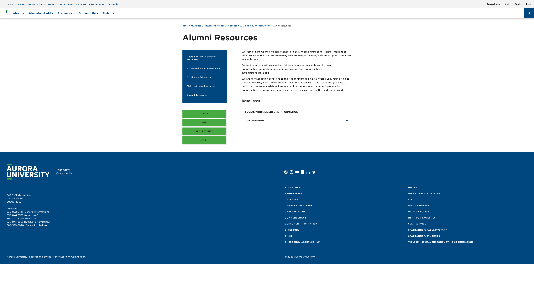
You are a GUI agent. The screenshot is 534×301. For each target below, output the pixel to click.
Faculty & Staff (36, 4)
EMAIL (289, 236)
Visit (507, 4)
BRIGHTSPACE (293, 193)
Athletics (108, 13)
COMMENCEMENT (295, 218)
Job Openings (254, 120)
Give (528, 4)
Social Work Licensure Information (271, 112)
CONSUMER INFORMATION (301, 224)
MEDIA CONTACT (418, 205)
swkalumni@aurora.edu (255, 72)
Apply (518, 4)
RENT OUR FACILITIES (422, 218)
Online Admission (35, 225)
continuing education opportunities (295, 55)
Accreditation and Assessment (203, 68)
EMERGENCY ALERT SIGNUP (302, 242)
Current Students (15, 4)
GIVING (412, 187)
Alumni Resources (197, 95)
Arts (62, 4)
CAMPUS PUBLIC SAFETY (300, 205)
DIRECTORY (292, 230)
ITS (410, 199)
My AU (204, 140)
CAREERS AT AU (295, 212)
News (70, 4)
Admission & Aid (39, 13)
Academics (64, 13)
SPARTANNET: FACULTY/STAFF (427, 230)
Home (185, 26)
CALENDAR (292, 199)
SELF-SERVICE (417, 224)
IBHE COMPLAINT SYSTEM (424, 193)
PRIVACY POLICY (418, 212)
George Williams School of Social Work (250, 26)
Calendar (81, 4)
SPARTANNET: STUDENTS (424, 236)
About (17, 13)
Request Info (493, 4)
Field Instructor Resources (201, 86)
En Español (113, 4)
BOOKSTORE (292, 187)
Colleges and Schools (215, 26)
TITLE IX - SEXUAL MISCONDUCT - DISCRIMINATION (440, 242)
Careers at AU (97, 4)
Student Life (87, 13)
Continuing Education (199, 77)
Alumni (51, 4)
